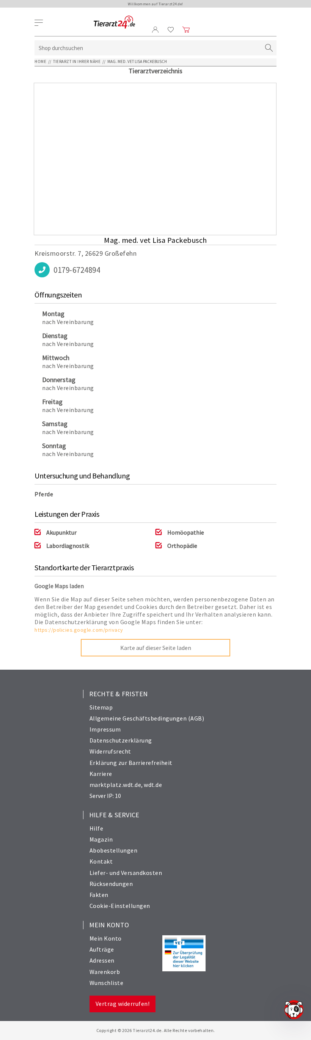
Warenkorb (105, 971)
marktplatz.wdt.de (115, 784)
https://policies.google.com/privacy (79, 629)
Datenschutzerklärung (121, 740)
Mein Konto (106, 938)
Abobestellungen (114, 850)
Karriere (101, 773)
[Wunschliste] (171, 29)
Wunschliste (107, 983)
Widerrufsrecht (110, 751)
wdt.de (153, 784)
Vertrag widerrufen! (123, 1003)
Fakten (99, 894)
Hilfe (97, 828)
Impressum (105, 729)
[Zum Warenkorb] (186, 29)
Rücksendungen (111, 883)
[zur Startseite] (114, 22)
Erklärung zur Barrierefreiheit (131, 762)
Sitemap (101, 707)
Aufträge (102, 949)
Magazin (101, 839)
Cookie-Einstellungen (120, 905)
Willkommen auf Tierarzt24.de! (155, 4)
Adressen (102, 960)
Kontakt (101, 861)
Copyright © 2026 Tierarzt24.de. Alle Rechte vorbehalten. (155, 1030)
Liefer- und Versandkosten (126, 872)
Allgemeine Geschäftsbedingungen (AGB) (147, 718)
